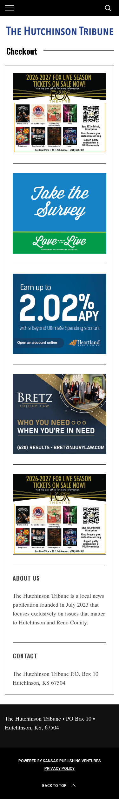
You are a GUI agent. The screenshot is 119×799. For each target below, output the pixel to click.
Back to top (54, 785)
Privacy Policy (59, 768)
